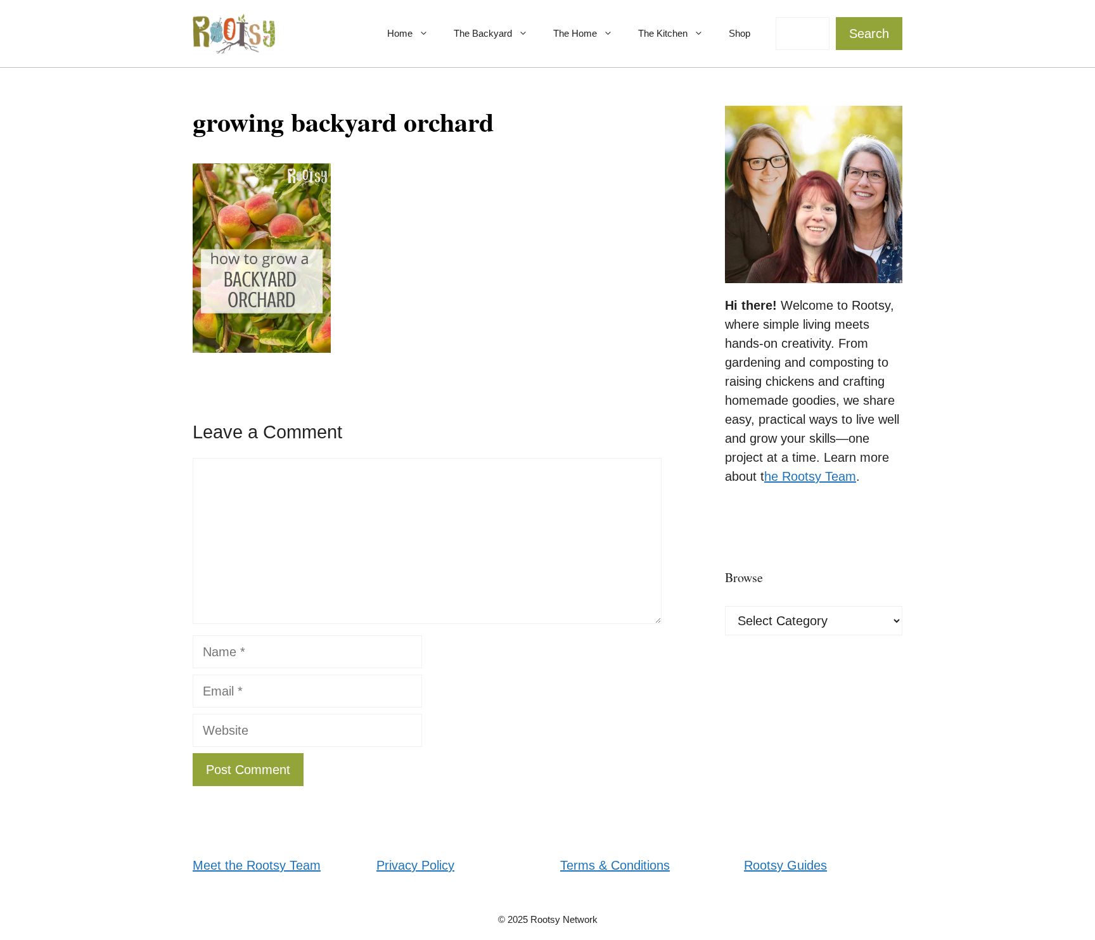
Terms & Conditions (615, 865)
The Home (575, 33)
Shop (739, 33)
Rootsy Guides (785, 865)
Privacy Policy (415, 865)
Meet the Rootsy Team (257, 865)
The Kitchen (663, 33)
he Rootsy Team (810, 476)
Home (400, 33)
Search (869, 34)
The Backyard (483, 33)
